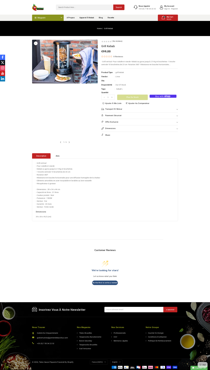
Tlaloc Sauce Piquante (48, 362)
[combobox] (90, 7)
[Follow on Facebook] (2, 57)
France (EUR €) (97, 362)
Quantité (104, 92)
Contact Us (200, 368)
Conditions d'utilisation (157, 337)
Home (99, 28)
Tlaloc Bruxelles (85, 333)
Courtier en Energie (155, 333)
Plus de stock (132, 97)
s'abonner (170, 310)
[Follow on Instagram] (2, 68)
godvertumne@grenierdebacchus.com (52, 338)
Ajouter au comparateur (138, 103)
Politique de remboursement (159, 341)
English (115, 362)
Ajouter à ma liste (113, 103)
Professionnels (119, 333)
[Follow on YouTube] (2, 73)
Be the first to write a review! (105, 283)
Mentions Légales (120, 341)
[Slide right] (69, 142)
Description (41, 156)
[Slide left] (61, 142)
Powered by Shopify (65, 362)
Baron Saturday (85, 341)
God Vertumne (85, 349)
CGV (115, 337)
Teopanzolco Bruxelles (88, 345)
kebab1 (119, 89)
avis (57, 156)
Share (107, 135)
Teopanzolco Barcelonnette (90, 337)
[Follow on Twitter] (2, 62)
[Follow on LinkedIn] (2, 78)
